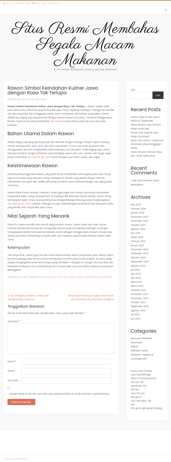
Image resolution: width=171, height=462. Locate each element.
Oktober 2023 (138, 302)
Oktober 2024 (138, 257)
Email (11, 370)
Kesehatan (136, 342)
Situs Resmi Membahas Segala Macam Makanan (85, 44)
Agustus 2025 (138, 228)
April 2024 (136, 281)
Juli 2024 (135, 269)
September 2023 (140, 306)
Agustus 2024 (138, 265)
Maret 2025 (137, 237)
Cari (133, 89)
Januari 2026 (137, 212)
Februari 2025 (138, 241)
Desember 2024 (139, 249)
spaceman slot (139, 385)
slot (133, 404)
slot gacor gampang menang (146, 408)
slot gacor (136, 396)
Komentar (14, 321)
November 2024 (139, 253)
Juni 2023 (136, 318)
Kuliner (23, 277)
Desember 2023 (139, 294)
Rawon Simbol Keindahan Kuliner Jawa (90, 277)
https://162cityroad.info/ (144, 378)
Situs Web (13, 380)
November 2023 (139, 298)
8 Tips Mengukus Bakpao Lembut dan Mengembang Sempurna (28, 297)
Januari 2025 (137, 245)
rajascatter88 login (141, 374)
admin (43, 99)
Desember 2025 (139, 216)
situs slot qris (138, 393)
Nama (12, 361)
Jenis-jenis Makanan (141, 338)
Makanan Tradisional (142, 354)
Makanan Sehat (139, 350)
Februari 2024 (138, 290)
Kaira (24, 458)
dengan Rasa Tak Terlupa (52, 277)
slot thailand (57, 121)
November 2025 (139, 220)
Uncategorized (138, 358)
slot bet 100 (137, 382)
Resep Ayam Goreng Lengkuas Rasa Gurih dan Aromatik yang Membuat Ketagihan (91, 297)
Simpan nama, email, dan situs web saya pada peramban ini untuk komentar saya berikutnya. (59, 393)
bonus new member (141, 370)
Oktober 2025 (138, 224)
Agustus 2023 (138, 310)
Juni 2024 (136, 273)
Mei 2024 (136, 277)
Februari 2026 (138, 208)
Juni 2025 (136, 233)
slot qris (135, 389)
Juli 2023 (135, 314)
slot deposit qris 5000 (39, 157)
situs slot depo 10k (141, 400)
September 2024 (140, 261)
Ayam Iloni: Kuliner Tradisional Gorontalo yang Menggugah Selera (147, 144)
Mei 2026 (136, 204)
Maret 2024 (137, 285)
